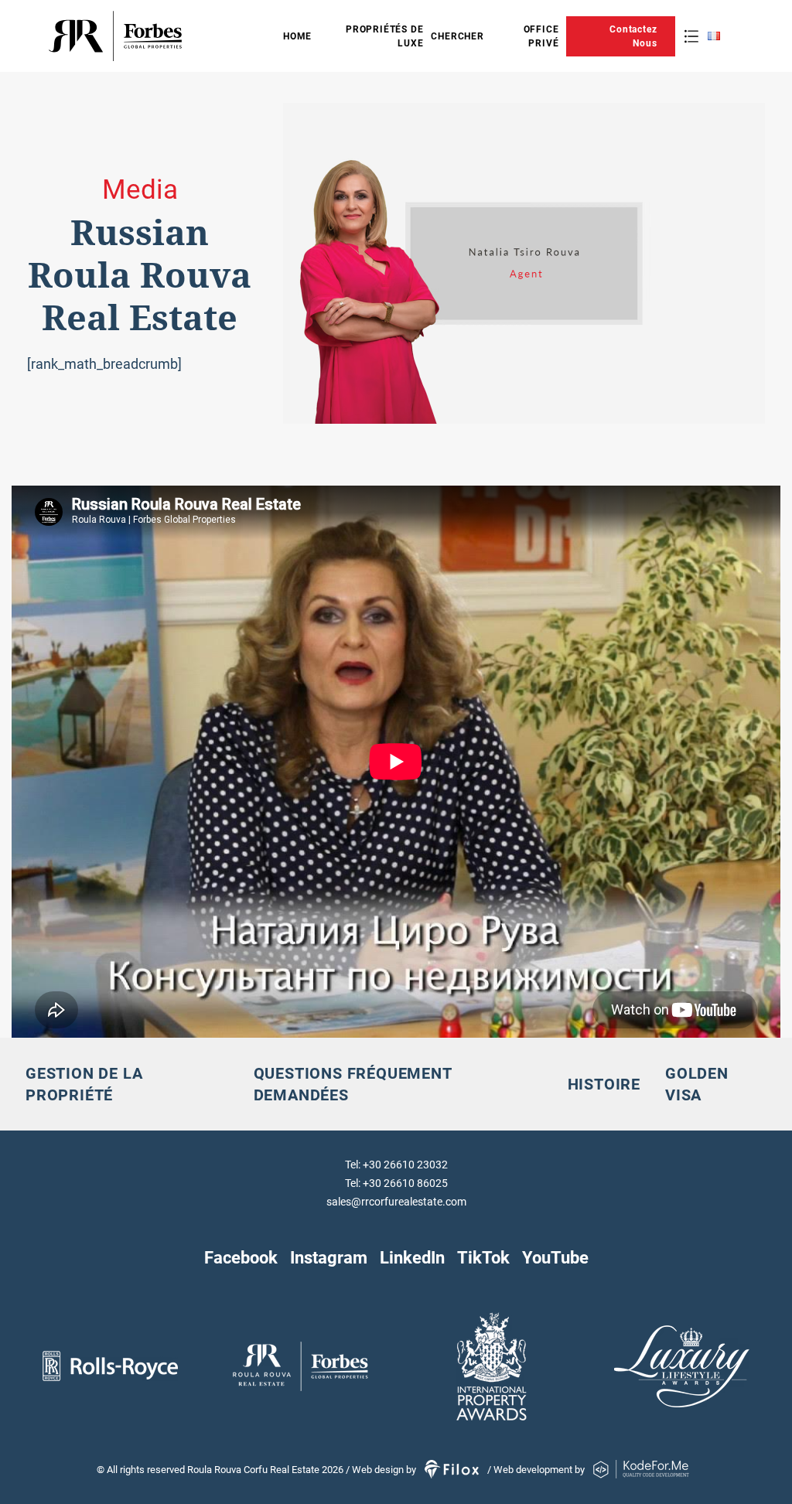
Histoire (604, 1084)
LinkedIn (412, 1257)
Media (140, 190)
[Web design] (452, 1469)
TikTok (483, 1257)
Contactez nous (633, 36)
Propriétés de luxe (384, 36)
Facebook (241, 1257)
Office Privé (541, 36)
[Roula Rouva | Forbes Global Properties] (164, 36)
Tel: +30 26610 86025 (396, 1183)
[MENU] (691, 36)
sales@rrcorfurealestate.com (396, 1201)
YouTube (555, 1257)
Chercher (457, 36)
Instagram (328, 1257)
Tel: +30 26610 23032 (396, 1164)
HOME (297, 36)
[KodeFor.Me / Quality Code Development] (641, 1469)
